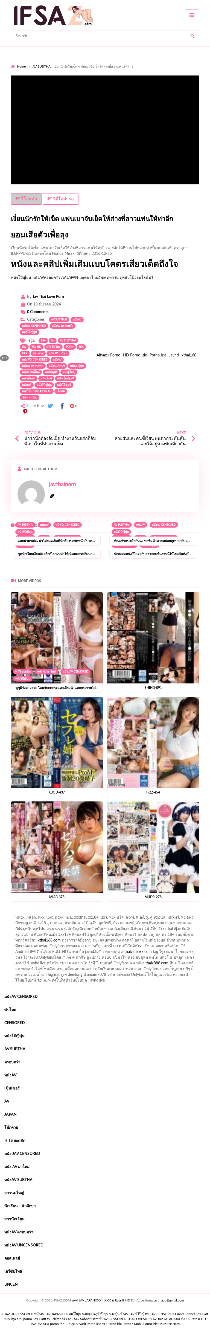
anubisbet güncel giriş (124, 919)
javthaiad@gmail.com (168, 1300)
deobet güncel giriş (133, 930)
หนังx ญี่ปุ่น (77, 366)
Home (21, 66)
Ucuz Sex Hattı (169, 1323)
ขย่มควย (38, 353)
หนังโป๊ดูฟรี (64, 385)
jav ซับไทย (53, 347)
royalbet (45, 936)
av (52, 340)
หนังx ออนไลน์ (31, 372)
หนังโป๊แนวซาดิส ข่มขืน (36, 391)
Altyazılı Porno (108, 355)
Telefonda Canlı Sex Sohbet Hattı (74, 1319)
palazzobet (65, 936)
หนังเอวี (26, 385)
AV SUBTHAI (42, 66)
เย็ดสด (61, 391)
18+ (43, 340)
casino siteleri (112, 947)
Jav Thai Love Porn (48, 297)
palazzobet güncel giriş (40, 919)
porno (16, 913)
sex (81, 347)
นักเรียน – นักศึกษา (20, 1206)
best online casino (69, 959)
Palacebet (100, 925)
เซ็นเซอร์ (12, 1088)
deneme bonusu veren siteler (156, 942)
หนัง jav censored (35, 359)
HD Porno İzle (135, 355)
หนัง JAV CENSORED (75, 671)
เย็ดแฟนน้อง (29, 397)
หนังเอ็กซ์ (46, 378)
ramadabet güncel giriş (82, 919)
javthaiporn (62, 484)
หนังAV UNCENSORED (23, 1245)
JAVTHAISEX (39, 1323)
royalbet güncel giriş (79, 913)
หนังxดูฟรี (51, 372)
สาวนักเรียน (14, 1219)
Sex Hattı (39, 1319)
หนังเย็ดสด (28, 378)
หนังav (77, 319)
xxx (25, 353)
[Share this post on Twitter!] (50, 406)
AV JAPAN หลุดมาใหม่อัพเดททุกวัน (90, 278)
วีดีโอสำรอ (63, 199)
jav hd (36, 347)
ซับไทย (10, 1010)
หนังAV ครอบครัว (62, 326)
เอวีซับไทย (13, 1271)
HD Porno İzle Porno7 (117, 1323)
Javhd (174, 355)
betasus (20, 965)
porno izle (30, 913)
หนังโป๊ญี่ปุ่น (21, 278)
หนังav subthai (19, 1180)
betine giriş (162, 925)
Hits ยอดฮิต (23, 671)
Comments (37, 312)
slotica (141, 936)
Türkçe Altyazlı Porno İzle (83, 1323)
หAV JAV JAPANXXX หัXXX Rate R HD (178, 1319)
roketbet (189, 965)
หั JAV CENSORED (112, 1319)
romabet (170, 965)
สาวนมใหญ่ (14, 1193)
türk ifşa (10, 1319)
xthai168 (189, 355)
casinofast (121, 925)
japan (10, 1114)
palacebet (64, 930)
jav (24, 347)
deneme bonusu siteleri (147, 947)
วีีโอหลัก (28, 199)
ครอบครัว (12, 1062)
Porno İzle (158, 355)
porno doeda (50, 913)
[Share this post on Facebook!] (62, 406)
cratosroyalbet (96, 965)
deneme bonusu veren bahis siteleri (170, 953)
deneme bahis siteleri (79, 947)
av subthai (68, 340)
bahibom (141, 925)
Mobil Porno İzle (146, 1323)
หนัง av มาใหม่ (58, 353)
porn (70, 347)
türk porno (24, 1319)
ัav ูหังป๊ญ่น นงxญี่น (106, 1314)
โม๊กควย (11, 1128)
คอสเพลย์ (12, 1258)
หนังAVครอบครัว (46, 278)
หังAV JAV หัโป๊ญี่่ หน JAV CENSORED (147, 1314)
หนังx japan (57, 366)
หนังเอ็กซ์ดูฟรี (65, 378)
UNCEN (11, 1284)
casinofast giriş (146, 965)
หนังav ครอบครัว (32, 366)
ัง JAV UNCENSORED (17, 1314)
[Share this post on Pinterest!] (25, 412)
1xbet (177, 959)
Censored (14, 1023)
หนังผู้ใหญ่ (69, 372)
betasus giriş (197, 959)
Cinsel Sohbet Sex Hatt (191, 1314)
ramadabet (118, 942)
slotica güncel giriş (156, 913)
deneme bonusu (38, 953)
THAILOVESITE (138, 1319)
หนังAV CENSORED (34, 326)
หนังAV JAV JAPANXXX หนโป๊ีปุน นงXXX (63, 1314)
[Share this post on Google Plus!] (73, 406)
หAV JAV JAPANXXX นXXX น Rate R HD (101, 1300)
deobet (126, 936)
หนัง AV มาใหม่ (46, 671)
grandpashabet (158, 919)
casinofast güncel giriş (118, 913)
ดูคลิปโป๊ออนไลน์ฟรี (136, 278)
